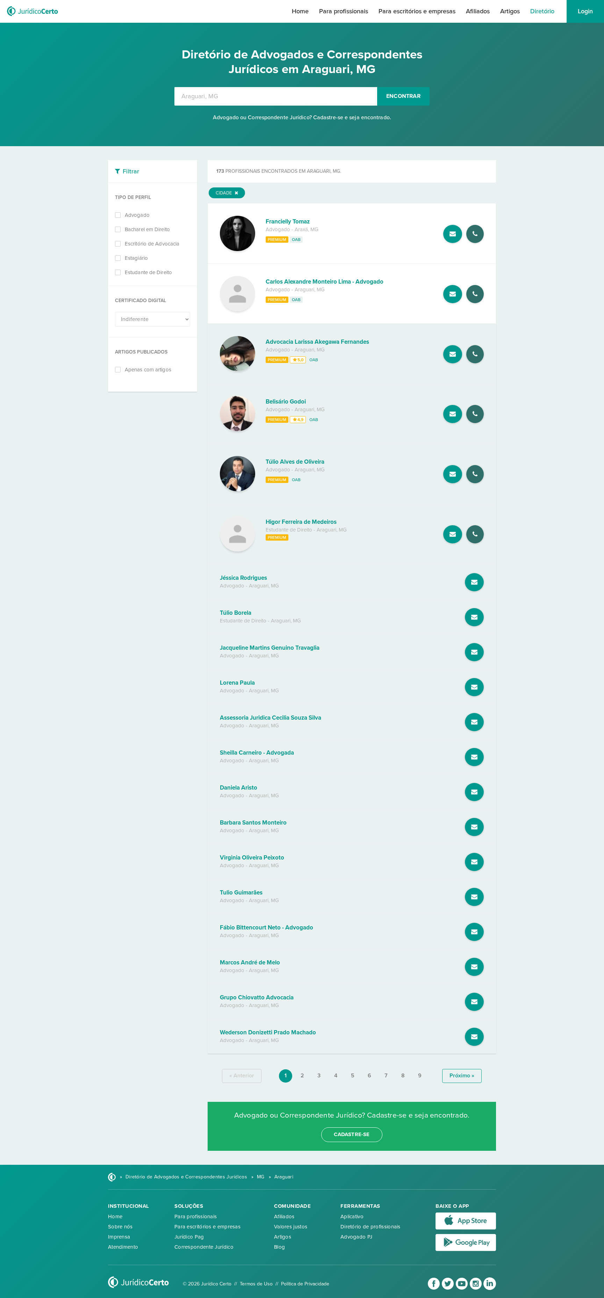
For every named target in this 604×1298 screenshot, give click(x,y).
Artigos (510, 11)
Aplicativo (352, 1216)
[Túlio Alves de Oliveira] (237, 489)
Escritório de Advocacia (152, 244)
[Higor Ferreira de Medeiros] (237, 549)
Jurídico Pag (189, 1237)
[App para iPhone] (466, 1228)
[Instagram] (476, 1288)
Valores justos (290, 1227)
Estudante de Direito (148, 272)
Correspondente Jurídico (203, 1247)
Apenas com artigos (148, 369)
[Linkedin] (489, 1288)
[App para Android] (466, 1249)
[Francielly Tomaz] (237, 249)
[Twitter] (448, 1288)
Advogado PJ (356, 1237)
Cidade (224, 193)
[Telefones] (475, 234)
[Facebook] (434, 1288)
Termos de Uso (256, 1284)
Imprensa (119, 1237)
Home (300, 11)
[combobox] (275, 96)
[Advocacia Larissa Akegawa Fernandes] (237, 369)
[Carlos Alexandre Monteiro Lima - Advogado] (237, 309)
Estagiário (136, 258)
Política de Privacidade (305, 1284)
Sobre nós (120, 1227)
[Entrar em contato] (452, 234)
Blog (279, 1247)
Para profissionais (343, 11)
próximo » (462, 1075)
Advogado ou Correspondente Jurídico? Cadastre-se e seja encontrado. (302, 117)
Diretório (542, 11)
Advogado (137, 215)
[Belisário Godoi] (237, 429)
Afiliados (478, 11)
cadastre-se (351, 1134)
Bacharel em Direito (147, 229)
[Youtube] (462, 1288)
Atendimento (123, 1247)
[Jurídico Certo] (32, 16)
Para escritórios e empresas (417, 11)
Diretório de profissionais (370, 1227)
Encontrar (403, 96)
